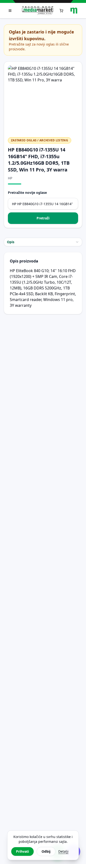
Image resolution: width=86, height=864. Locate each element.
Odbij (46, 851)
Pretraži (43, 218)
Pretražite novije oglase (27, 192)
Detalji (63, 851)
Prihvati (22, 851)
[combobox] (43, 242)
